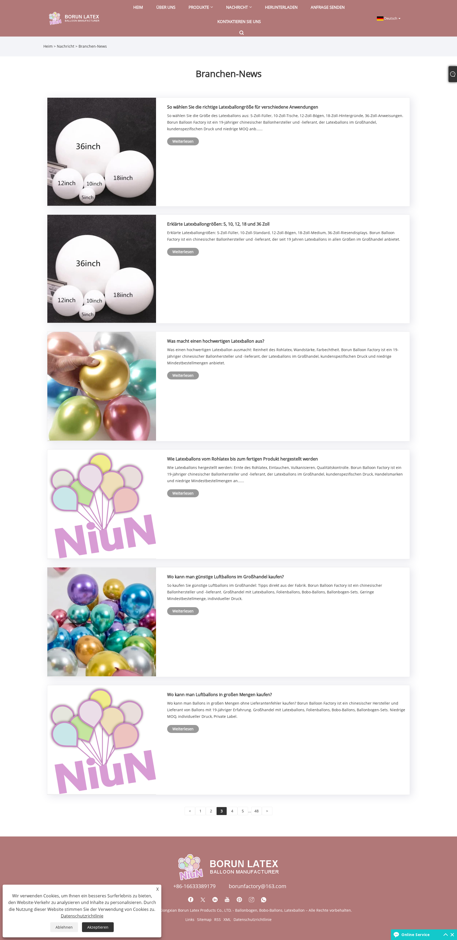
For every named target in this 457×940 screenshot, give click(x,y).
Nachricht (65, 46)
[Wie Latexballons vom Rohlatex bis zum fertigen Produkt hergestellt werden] (101, 503)
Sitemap (204, 919)
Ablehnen (64, 927)
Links (189, 919)
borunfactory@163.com (257, 886)
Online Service (415, 934)
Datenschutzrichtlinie (253, 919)
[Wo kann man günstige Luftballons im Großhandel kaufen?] (101, 621)
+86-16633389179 (194, 886)
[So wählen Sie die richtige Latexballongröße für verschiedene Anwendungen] (101, 151)
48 (256, 810)
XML (227, 919)
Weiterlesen (183, 141)
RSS (217, 919)
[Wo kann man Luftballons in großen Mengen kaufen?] (101, 739)
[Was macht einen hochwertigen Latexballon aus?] (101, 385)
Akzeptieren (97, 927)
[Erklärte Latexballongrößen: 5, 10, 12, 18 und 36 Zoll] (101, 268)
